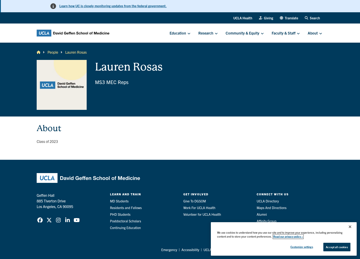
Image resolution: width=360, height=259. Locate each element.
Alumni (262, 214)
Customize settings (301, 247)
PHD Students (120, 214)
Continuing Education (125, 228)
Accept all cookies (337, 247)
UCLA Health (242, 18)
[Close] (350, 226)
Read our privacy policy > (288, 236)
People (53, 52)
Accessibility (190, 250)
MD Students (119, 201)
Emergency (169, 250)
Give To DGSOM (194, 201)
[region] (284, 239)
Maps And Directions (271, 208)
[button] (288, 17)
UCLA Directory (268, 201)
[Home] (38, 52)
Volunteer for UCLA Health (202, 214)
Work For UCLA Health (199, 208)
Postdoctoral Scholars (125, 221)
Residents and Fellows (126, 208)
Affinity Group (266, 221)
